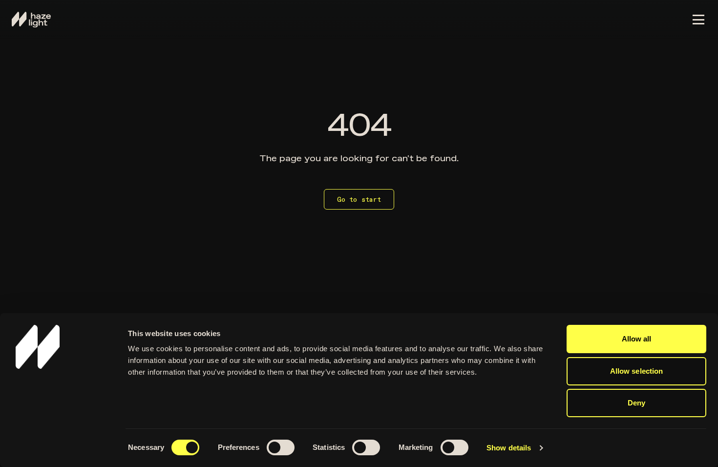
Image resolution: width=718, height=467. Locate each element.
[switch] (282, 449)
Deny (636, 403)
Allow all (637, 339)
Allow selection (636, 371)
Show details (508, 448)
